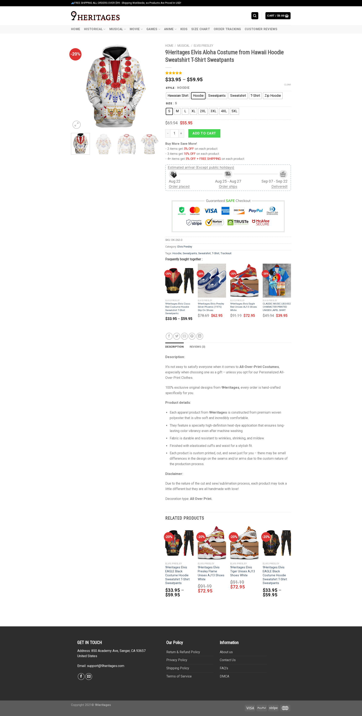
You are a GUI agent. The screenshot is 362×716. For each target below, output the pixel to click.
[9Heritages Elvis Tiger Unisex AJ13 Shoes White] (244, 543)
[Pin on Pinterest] (192, 336)
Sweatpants (190, 253)
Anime (169, 29)
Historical (93, 29)
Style (170, 87)
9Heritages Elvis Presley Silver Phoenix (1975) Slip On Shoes (211, 306)
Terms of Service (179, 676)
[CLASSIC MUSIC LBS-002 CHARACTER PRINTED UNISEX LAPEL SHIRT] (277, 281)
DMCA (224, 676)
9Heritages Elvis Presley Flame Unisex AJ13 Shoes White (211, 573)
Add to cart (204, 133)
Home (75, 29)
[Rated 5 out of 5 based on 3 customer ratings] (228, 73)
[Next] (152, 86)
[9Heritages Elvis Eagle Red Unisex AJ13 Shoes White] (244, 281)
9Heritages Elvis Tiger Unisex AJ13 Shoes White (242, 571)
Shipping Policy (177, 668)
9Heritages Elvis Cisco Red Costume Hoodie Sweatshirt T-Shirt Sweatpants (177, 308)
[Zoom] (76, 125)
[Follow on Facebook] (81, 676)
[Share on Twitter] (176, 336)
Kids (183, 29)
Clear (287, 84)
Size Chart (200, 29)
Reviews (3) (198, 346)
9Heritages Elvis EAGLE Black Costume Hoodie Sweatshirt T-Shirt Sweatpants (177, 575)
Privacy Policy (176, 660)
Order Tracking (227, 29)
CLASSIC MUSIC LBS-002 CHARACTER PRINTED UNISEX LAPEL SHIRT (277, 306)
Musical (116, 29)
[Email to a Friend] (184, 336)
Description (174, 346)
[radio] (178, 96)
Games (151, 29)
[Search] (255, 15)
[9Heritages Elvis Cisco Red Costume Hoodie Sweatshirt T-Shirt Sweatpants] (179, 281)
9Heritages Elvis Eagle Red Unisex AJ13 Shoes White (243, 306)
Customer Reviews (261, 29)
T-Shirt (215, 253)
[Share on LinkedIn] (199, 336)
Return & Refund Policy (183, 652)
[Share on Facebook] (169, 336)
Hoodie (176, 253)
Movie (135, 29)
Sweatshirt (204, 253)
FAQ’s (224, 668)
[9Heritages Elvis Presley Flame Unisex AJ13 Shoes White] (212, 543)
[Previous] (78, 86)
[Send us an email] (88, 676)
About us (226, 652)
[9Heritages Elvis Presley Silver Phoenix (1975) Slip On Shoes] (212, 281)
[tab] (174, 347)
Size (169, 103)
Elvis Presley (203, 45)
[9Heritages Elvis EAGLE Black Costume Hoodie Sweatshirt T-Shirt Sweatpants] (179, 543)
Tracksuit (226, 253)
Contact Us (228, 660)
